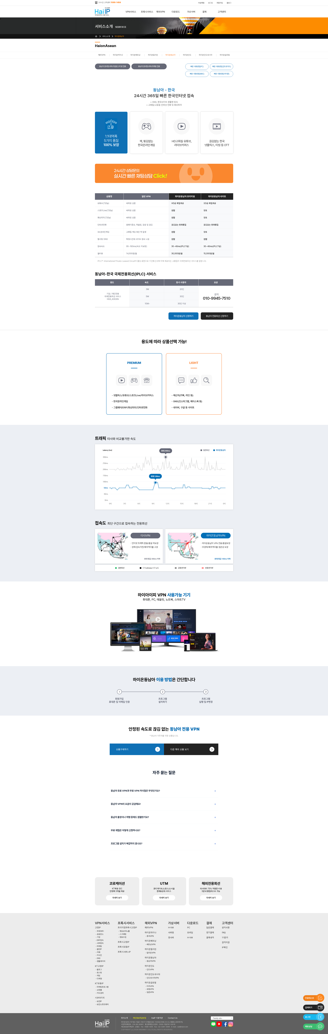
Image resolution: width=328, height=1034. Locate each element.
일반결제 (210, 927)
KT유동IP (99, 983)
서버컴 (171, 932)
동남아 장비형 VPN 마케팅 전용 (149, 66)
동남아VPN (151, 961)
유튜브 (219, 1024)
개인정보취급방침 (139, 1018)
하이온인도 (187, 55)
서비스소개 (106, 36)
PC (188, 927)
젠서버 (171, 937)
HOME (96, 36)
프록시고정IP (123, 942)
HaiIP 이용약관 (157, 1018)
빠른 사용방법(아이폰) (221, 74)
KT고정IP (99, 966)
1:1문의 (225, 937)
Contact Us (172, 1018)
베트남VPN (151, 944)
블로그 (229, 3)
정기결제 (210, 932)
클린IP (99, 949)
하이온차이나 (118, 55)
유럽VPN (150, 989)
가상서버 (191, 11)
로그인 (210, 3)
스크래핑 (123, 934)
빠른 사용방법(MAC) (197, 74)
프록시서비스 (147, 11)
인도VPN (150, 970)
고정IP (98, 927)
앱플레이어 (101, 961)
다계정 (99, 979)
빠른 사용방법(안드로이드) (221, 66)
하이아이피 (103, 11)
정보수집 (123, 937)
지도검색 (100, 993)
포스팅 (99, 973)
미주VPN (150, 986)
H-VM (171, 927)
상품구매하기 (122, 749)
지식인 (99, 955)
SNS (98, 958)
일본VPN (150, 992)
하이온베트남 (135, 55)
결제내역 (210, 937)
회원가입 (220, 3)
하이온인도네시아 (205, 55)
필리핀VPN (151, 953)
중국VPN (150, 936)
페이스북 (224, 1024)
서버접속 (100, 943)
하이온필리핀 (153, 55)
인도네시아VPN (153, 978)
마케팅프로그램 (103, 987)
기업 (98, 937)
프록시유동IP (123, 947)
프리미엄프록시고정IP (127, 927)
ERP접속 (100, 940)
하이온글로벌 (225, 55)
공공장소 (100, 934)
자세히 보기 (117, 898)
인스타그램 (230, 1024)
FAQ (224, 932)
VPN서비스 (131, 11)
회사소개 (124, 1018)
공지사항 (226, 927)
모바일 (190, 932)
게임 (98, 976)
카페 (98, 952)
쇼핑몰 (99, 990)
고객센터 (222, 11)
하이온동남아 (119, 36)
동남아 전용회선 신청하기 (217, 316)
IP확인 (225, 947)
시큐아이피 (100, 998)
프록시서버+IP (124, 952)
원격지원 (226, 942)
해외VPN (160, 11)
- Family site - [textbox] (217, 1018)
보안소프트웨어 (103, 1004)
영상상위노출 (125, 931)
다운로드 (176, 11)
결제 (204, 11)
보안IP (99, 1001)
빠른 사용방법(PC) (196, 66)
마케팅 (99, 946)
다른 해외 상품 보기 (179, 749)
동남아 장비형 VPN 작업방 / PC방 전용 (112, 66)
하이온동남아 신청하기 (183, 316)
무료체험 (201, 3)
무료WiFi (100, 931)
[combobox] (222, 1018)
